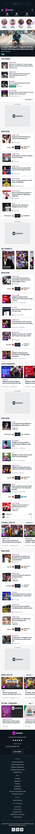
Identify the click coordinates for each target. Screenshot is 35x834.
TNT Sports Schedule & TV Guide (17, 791)
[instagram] (21, 829)
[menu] (32, 10)
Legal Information (17, 812)
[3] (17, 740)
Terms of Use (17, 806)
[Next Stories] (32, 23)
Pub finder (17, 778)
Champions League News (17, 767)
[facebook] (13, 829)
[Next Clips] (31, 260)
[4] (20, 740)
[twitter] (17, 829)
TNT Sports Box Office (17, 794)
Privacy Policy (17, 809)
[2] (15, 740)
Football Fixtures (17, 772)
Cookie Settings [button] (17, 817)
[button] (2, 10)
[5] (22, 740)
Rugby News (17, 781)
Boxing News (17, 786)
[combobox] (17, 746)
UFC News (17, 783)
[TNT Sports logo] (9, 10)
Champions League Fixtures (17, 769)
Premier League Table (17, 762)
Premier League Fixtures (17, 764)
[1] (13, 740)
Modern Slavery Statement (18, 814)
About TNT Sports (17, 800)
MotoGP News (17, 789)
